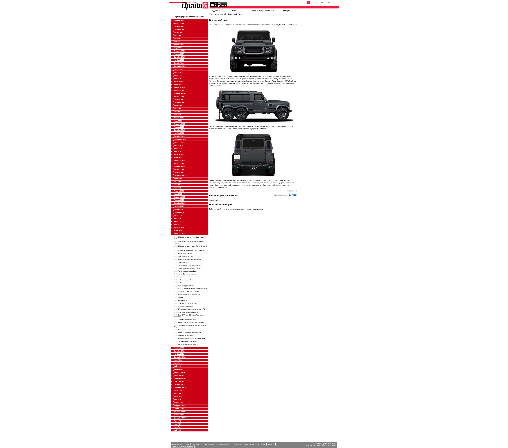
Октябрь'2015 (179, 100)
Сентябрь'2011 (179, 357)
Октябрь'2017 (179, 27)
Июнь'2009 (178, 427)
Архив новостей (220, 14)
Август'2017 (178, 33)
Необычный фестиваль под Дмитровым (189, 338)
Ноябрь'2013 (179, 170)
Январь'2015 (179, 127)
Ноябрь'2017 (179, 23)
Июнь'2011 (178, 363)
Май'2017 (177, 42)
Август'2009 (178, 421)
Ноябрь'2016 (179, 60)
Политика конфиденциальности (182, 446)
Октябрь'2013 (179, 173)
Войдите (212, 209)
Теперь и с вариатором (184, 256)
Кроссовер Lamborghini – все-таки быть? (189, 250)
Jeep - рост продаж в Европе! (186, 312)
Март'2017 (178, 48)
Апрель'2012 (179, 227)
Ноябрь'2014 (179, 133)
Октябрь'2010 (179, 384)
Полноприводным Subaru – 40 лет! (187, 268)
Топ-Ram (179, 297)
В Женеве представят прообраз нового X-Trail (190, 237)
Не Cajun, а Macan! (182, 280)
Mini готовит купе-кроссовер (185, 341)
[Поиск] (322, 3)
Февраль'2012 (179, 234)
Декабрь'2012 (179, 203)
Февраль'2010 (179, 406)
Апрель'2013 (179, 191)
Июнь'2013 (178, 185)
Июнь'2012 (178, 221)
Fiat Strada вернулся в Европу (186, 271)
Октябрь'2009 (179, 415)
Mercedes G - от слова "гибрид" (186, 291)
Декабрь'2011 (179, 351)
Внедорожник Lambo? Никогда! (186, 344)
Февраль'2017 (179, 51)
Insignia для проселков (183, 277)
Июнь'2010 (178, 397)
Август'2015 (178, 106)
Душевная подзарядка (183, 306)
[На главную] (308, 3)
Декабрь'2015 (179, 93)
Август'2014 (178, 142)
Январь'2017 (179, 54)
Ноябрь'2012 (179, 206)
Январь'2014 (179, 164)
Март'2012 (178, 230)
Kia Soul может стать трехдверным (187, 333)
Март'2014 (178, 157)
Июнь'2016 (178, 75)
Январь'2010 (179, 409)
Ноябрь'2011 (179, 354)
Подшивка (216, 11)
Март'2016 (178, 84)
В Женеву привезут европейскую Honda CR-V (191, 246)
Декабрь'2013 (179, 167)
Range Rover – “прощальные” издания (189, 322)
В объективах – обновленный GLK (187, 265)
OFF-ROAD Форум (208, 444)
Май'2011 (177, 366)
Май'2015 (177, 115)
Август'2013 (178, 179)
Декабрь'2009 (179, 412)
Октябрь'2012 (179, 209)
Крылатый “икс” (181, 300)
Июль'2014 (178, 145)
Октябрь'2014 (179, 136)
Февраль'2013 (179, 197)
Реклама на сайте (223, 444)
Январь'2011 (179, 375)
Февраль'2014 (179, 160)
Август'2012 (178, 215)
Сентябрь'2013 (180, 176)
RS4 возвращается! (182, 283)
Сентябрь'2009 (180, 418)
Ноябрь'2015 (179, 97)
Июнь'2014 (178, 148)
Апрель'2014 (179, 154)
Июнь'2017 (178, 39)
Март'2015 (178, 121)
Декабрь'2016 (179, 57)
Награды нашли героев (183, 335)
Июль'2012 (178, 218)
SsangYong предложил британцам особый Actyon (190, 326)
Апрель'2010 (179, 403)
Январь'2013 (179, 200)
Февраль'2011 (179, 372)
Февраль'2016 (179, 87)
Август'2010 (178, 390)
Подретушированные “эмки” (185, 319)
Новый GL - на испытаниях (185, 274)
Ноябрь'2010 (179, 381)
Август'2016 (178, 69)
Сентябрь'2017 (180, 30)
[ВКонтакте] (295, 195)
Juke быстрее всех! (182, 330)
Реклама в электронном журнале (243, 444)
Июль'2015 (178, 109)
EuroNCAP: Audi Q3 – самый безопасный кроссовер (189, 315)
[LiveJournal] (290, 195)
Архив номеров (177, 444)
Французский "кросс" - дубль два (187, 294)
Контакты (271, 444)
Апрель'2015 (179, 118)
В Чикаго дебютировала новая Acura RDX (190, 309)
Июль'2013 (178, 182)
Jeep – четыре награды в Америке (187, 259)
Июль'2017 (178, 36)
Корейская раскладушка (184, 286)
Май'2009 (177, 430)
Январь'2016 (179, 90)
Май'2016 (177, 78)
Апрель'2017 (179, 45)
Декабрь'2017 (179, 20)
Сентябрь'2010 (180, 387)
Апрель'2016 (179, 81)
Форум (286, 11)
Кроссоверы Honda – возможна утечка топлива (189, 242)
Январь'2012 (179, 348)
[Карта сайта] (315, 3)
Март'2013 (178, 194)
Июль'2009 (178, 424)
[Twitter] (292, 195)
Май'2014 (177, 151)
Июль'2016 (178, 72)
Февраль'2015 (179, 124)
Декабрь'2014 (179, 130)
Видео (234, 11)
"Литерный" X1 (181, 262)
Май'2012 (177, 224)
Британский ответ (235, 14)
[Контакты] (329, 3)
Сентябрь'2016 (180, 66)
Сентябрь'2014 (180, 139)
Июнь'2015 (178, 112)
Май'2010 (177, 400)
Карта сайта (261, 444)
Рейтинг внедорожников (262, 11)
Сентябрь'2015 (180, 103)
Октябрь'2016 (179, 63)
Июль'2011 (178, 360)
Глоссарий (195, 444)
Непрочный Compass (183, 253)
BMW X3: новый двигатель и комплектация (190, 288)
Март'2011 (178, 369)
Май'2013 (177, 188)
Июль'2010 (178, 394)
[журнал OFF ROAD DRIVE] (194, 9)
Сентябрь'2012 (180, 212)
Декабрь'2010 (179, 378)
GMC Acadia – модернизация (185, 303)
